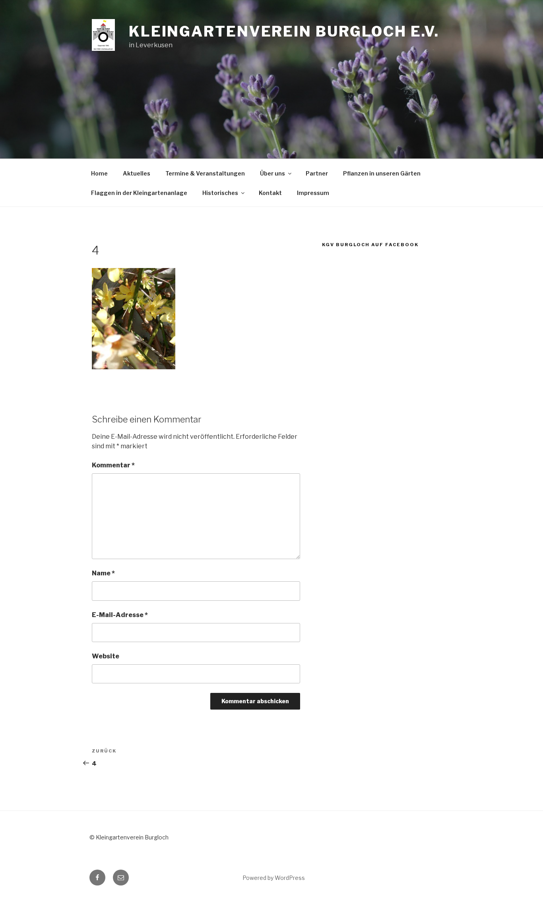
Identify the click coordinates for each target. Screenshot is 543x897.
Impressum (313, 192)
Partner (317, 173)
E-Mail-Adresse (120, 615)
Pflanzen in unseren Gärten (382, 173)
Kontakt (270, 192)
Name (103, 573)
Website (105, 656)
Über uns (272, 173)
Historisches (220, 192)
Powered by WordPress (273, 877)
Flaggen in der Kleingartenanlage (139, 192)
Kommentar (113, 465)
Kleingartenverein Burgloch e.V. (284, 31)
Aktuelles (136, 173)
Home (99, 173)
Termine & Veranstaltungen (205, 173)
